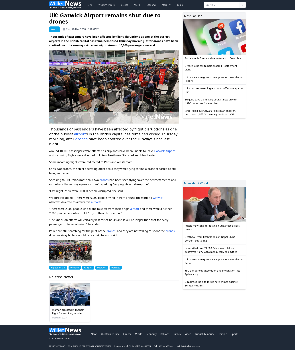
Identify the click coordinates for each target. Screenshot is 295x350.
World (137, 4)
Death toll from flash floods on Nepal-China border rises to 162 (210, 238)
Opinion (222, 334)
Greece (124, 4)
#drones (115, 267)
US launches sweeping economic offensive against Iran (214, 90)
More (164, 4)
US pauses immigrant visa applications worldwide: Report (214, 78)
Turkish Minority (204, 334)
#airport (88, 267)
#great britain (58, 267)
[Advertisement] (214, 148)
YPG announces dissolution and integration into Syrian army (212, 272)
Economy (151, 4)
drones (81, 138)
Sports (234, 334)
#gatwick (101, 267)
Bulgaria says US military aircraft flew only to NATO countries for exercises (211, 101)
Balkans (164, 334)
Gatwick (159, 151)
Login (180, 4)
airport (80, 133)
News (89, 4)
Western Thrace (106, 4)
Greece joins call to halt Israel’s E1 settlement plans (211, 67)
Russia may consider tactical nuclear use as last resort (212, 227)
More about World (196, 183)
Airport (170, 151)
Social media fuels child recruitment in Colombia (213, 58)
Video (188, 334)
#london (74, 267)
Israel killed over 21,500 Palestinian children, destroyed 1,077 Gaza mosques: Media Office (211, 112)
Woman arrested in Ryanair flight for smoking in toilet (68, 311)
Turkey (177, 334)
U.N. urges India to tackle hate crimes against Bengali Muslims (211, 283)
